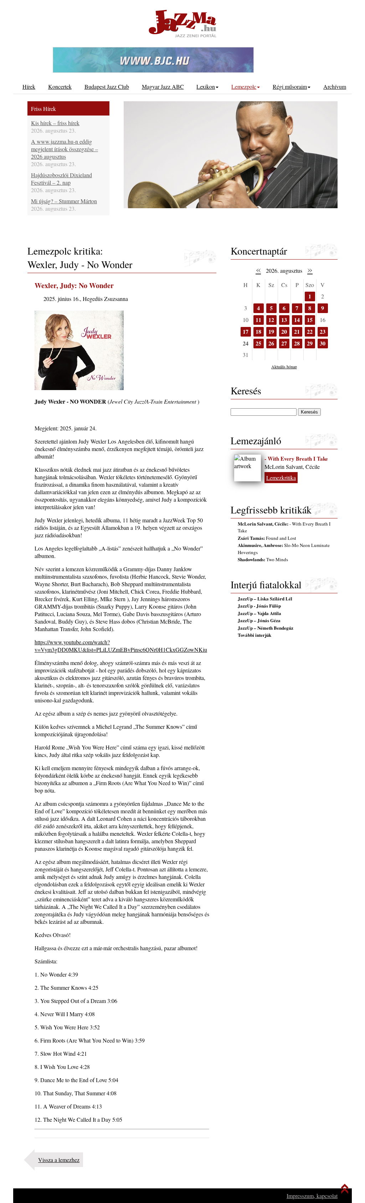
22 (310, 331)
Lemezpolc (243, 86)
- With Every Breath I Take (296, 458)
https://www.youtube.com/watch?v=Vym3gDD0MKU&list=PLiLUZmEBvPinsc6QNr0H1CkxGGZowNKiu (121, 645)
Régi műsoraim (290, 86)
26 (271, 343)
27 (284, 343)
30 (322, 343)
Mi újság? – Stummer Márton (64, 201)
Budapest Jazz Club (106, 86)
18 (258, 331)
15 (310, 320)
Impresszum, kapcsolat (312, 1195)
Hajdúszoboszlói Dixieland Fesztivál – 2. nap (61, 178)
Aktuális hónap (284, 366)
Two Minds (263, 559)
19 (271, 331)
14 (297, 320)
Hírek (28, 86)
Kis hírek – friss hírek (55, 123)
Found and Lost (267, 538)
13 (284, 320)
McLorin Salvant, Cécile (292, 466)
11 (258, 320)
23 (322, 331)
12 (271, 320)
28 (297, 343)
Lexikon (205, 86)
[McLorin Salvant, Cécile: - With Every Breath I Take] (247, 468)
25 (258, 343)
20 (284, 331)
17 (245, 331)
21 (297, 331)
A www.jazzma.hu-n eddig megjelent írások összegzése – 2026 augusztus (64, 149)
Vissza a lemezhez (58, 1159)
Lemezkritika (281, 477)
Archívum (334, 86)
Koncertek (60, 86)
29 (310, 343)
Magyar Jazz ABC (163, 86)
